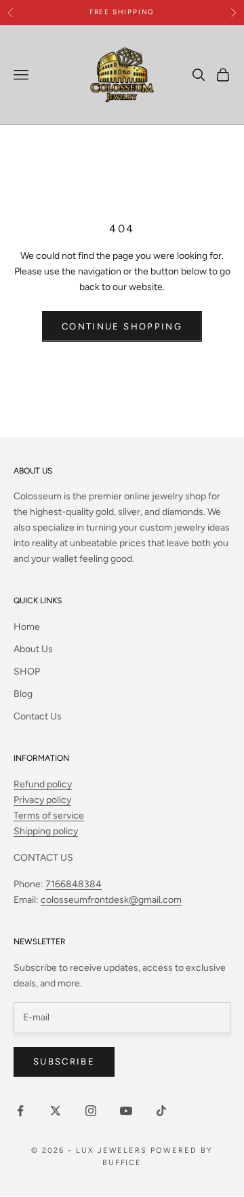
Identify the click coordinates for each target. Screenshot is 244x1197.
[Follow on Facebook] (20, 1111)
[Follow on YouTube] (126, 1111)
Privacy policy (42, 800)
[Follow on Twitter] (55, 1111)
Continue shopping (122, 326)
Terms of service (49, 815)
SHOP (27, 671)
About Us (33, 649)
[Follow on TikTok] (161, 1111)
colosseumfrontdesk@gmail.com (111, 900)
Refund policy (43, 784)
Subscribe (64, 1061)
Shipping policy (46, 831)
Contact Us (38, 716)
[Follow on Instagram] (91, 1111)
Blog (23, 694)
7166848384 (73, 884)
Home (27, 626)
